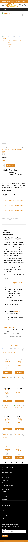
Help (3, 510)
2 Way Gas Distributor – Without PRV (7, 362)
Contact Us (4, 508)
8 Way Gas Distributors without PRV (19, 448)
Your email (4, 529)
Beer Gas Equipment (10, 147)
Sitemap (4, 518)
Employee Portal (6, 520)
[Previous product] (3, 154)
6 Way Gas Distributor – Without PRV (19, 391)
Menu (4, 9)
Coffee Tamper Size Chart (7, 475)
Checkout (4, 496)
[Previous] (4, 23)
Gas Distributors (20, 147)
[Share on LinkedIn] (16, 219)
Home (3, 147)
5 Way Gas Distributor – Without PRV (7, 448)
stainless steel (17, 311)
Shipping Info (5, 515)
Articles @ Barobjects (7, 472)
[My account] (22, 5)
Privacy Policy (5, 480)
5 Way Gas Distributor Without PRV (19, 362)
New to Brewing (5, 477)
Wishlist (4, 501)
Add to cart (10, 165)
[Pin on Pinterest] (14, 219)
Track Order (5, 499)
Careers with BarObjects (7, 485)
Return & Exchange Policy (8, 513)
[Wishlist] (20, 5)
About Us (4, 469)
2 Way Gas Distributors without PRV (7, 419)
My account (4, 491)
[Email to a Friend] (11, 219)
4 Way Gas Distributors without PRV (7, 391)
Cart (3, 494)
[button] (3, 5)
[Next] (22, 23)
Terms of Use (5, 482)
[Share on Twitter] (8, 219)
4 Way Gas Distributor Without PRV (19, 419)
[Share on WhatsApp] (3, 219)
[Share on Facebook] (6, 219)
